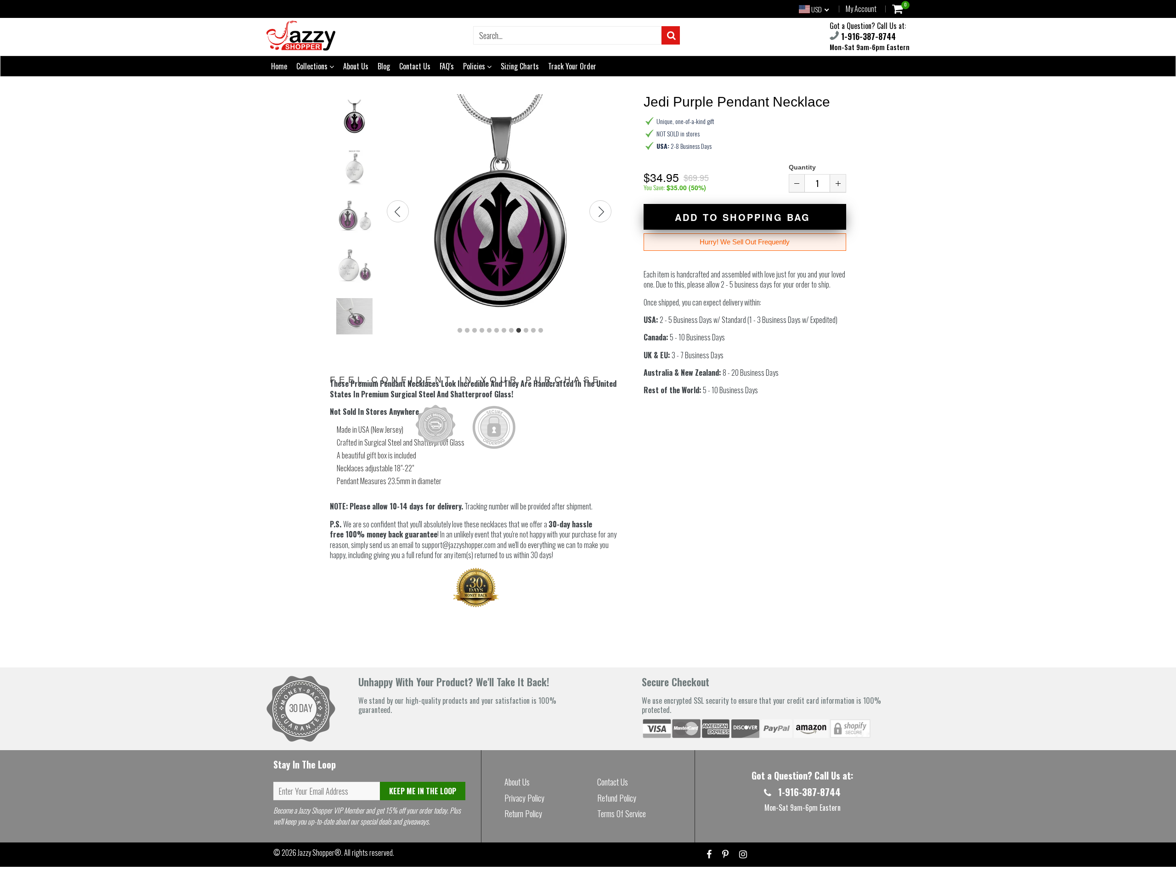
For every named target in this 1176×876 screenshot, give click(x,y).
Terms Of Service (621, 813)
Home (279, 66)
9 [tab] (518, 330)
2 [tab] (467, 330)
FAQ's (447, 66)
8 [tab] (511, 330)
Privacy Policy (524, 798)
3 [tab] (474, 330)
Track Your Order (572, 66)
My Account (861, 8)
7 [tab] (504, 330)
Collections (312, 66)
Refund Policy (616, 798)
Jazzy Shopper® (319, 852)
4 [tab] (482, 330)
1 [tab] (460, 330)
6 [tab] (496, 330)
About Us (355, 66)
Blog (384, 66)
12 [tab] (540, 330)
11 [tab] (533, 330)
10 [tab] (526, 330)
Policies (475, 66)
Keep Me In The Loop (422, 791)
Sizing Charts (520, 66)
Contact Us (414, 66)
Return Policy (523, 813)
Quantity (802, 167)
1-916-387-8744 (867, 36)
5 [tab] (489, 330)
